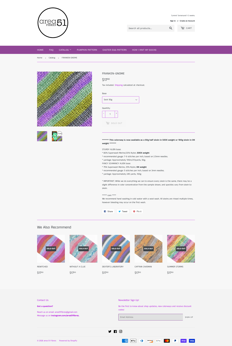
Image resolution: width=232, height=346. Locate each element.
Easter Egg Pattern (115, 50)
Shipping (119, 85)
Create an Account (187, 21)
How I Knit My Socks (144, 50)
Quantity (106, 108)
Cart (188, 28)
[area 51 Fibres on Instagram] (120, 332)
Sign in (173, 21)
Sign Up (189, 317)
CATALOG (64, 50)
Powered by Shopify (68, 340)
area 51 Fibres (50, 340)
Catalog (52, 57)
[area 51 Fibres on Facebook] (115, 332)
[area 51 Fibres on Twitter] (109, 332)
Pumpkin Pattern (87, 50)
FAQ (51, 50)
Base (104, 93)
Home (40, 50)
